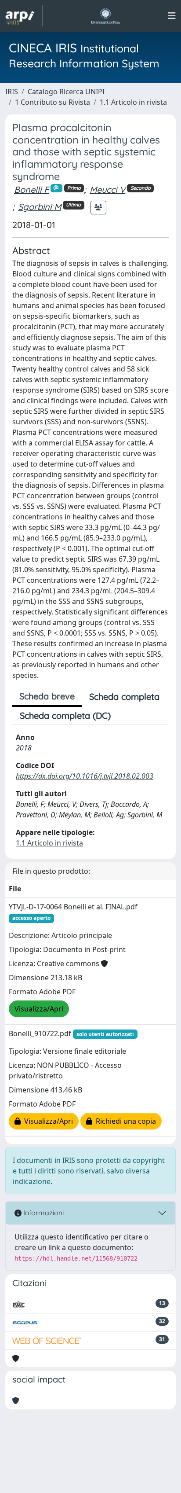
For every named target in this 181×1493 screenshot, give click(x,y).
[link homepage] (24, 15)
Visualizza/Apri (38, 1009)
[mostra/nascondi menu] (172, 15)
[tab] (125, 715)
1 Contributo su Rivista (52, 102)
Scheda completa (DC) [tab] (65, 715)
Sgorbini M (39, 206)
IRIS (11, 91)
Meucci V (107, 189)
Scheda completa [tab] (124, 696)
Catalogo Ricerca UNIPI (66, 91)
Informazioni (43, 1212)
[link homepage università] (105, 15)
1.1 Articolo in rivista (133, 102)
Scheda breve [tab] (47, 696)
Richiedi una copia (124, 1121)
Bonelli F (31, 189)
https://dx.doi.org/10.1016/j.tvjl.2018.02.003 (84, 776)
